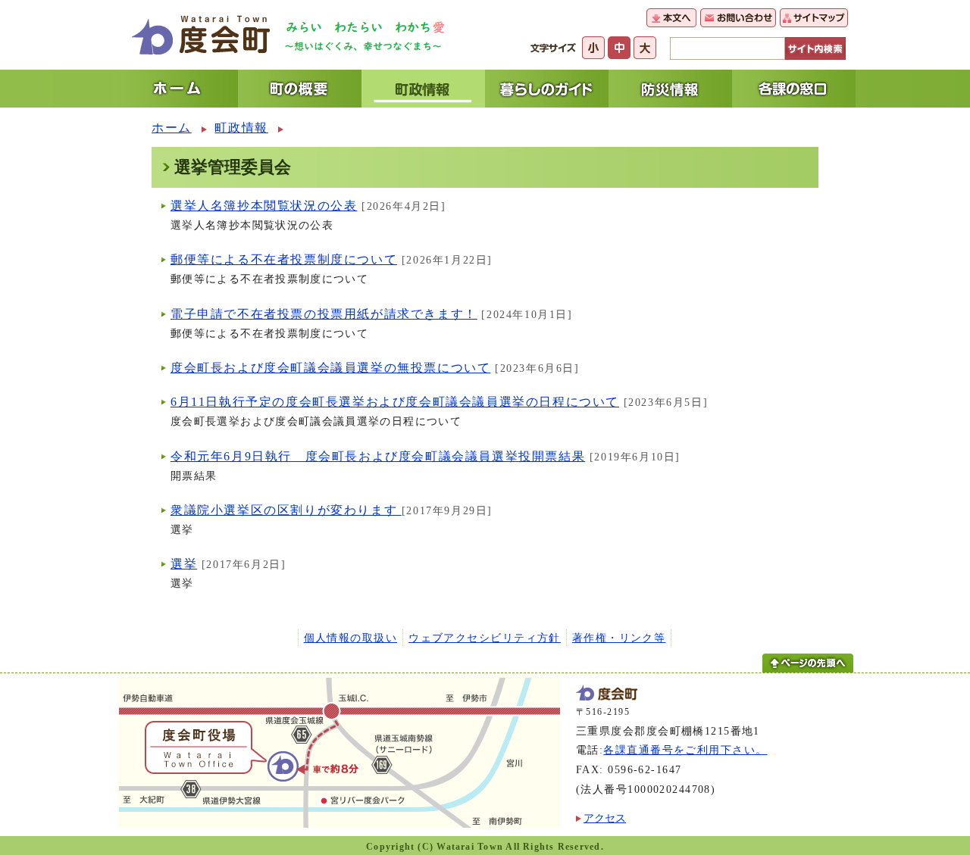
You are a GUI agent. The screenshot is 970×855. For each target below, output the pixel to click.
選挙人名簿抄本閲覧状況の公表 (264, 205)
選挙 (184, 563)
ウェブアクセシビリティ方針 (484, 638)
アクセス (605, 818)
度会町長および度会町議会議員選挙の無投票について (330, 367)
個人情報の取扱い (351, 638)
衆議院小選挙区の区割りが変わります (286, 510)
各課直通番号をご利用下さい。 (685, 750)
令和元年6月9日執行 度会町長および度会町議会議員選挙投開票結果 (378, 456)
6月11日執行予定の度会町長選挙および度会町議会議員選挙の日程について (395, 401)
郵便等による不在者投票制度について (284, 259)
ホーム (172, 127)
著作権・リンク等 (619, 638)
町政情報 (241, 127)
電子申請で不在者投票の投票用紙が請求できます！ (324, 313)
